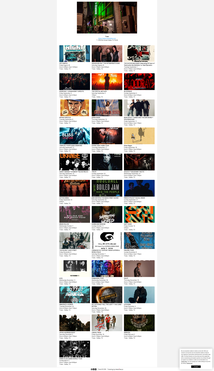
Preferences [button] (189, 363)
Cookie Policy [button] (184, 361)
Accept (196, 366)
